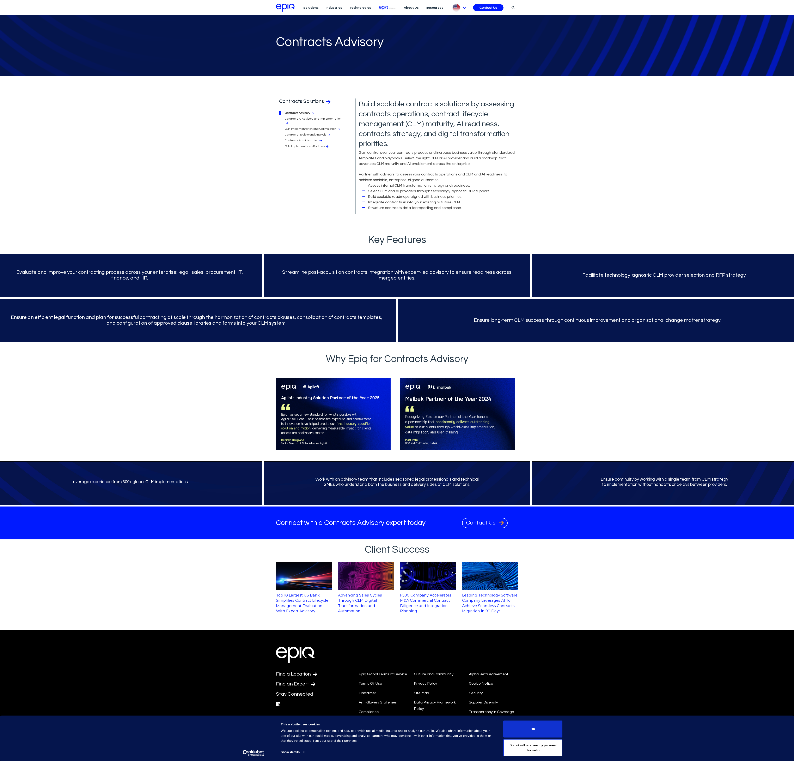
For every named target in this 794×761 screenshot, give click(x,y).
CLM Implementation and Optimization (310, 128)
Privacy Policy (425, 683)
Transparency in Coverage (491, 712)
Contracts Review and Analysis (305, 134)
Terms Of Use (370, 683)
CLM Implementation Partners (305, 146)
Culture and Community (433, 674)
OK (533, 729)
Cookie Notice (481, 683)
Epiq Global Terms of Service (383, 674)
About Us (411, 8)
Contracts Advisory (297, 113)
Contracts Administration (301, 140)
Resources (434, 8)
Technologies (360, 8)
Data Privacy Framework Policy (435, 705)
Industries (334, 8)
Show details (290, 752)
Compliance (369, 712)
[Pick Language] (459, 7)
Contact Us (488, 7)
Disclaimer (367, 693)
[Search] (512, 7)
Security (476, 693)
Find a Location (294, 674)
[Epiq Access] (388, 7)
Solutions (311, 8)
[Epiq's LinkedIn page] (278, 704)
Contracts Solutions (302, 101)
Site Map (421, 693)
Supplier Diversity (483, 702)
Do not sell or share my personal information (532, 747)
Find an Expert (293, 684)
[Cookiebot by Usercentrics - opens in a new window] (253, 753)
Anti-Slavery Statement (379, 702)
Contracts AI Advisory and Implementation (313, 118)
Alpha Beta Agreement (488, 674)
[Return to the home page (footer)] (285, 8)
